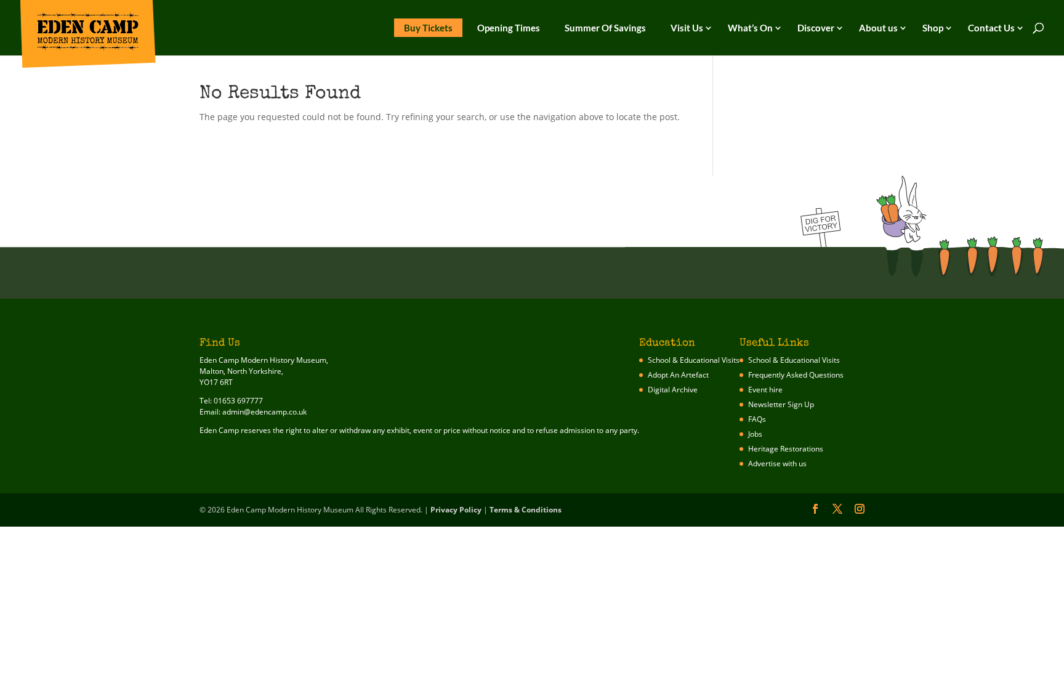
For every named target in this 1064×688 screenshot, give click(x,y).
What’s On (750, 27)
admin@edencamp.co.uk (264, 412)
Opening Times (508, 27)
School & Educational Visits (694, 360)
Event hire (765, 389)
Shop (932, 27)
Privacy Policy (456, 509)
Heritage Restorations (785, 448)
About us (878, 27)
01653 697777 (238, 400)
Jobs (755, 434)
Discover (815, 27)
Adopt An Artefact (678, 375)
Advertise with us (777, 463)
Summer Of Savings (605, 27)
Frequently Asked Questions (796, 375)
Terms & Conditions (526, 509)
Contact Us (991, 27)
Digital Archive (673, 389)
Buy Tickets (428, 27)
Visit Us (687, 27)
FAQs (757, 419)
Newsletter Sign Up (781, 404)
